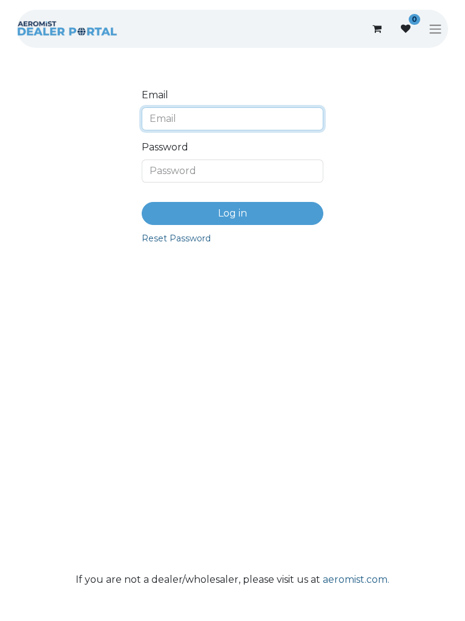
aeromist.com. (356, 579)
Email (155, 95)
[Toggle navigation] (435, 29)
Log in (232, 213)
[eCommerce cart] (376, 28)
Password (165, 147)
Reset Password (176, 238)
